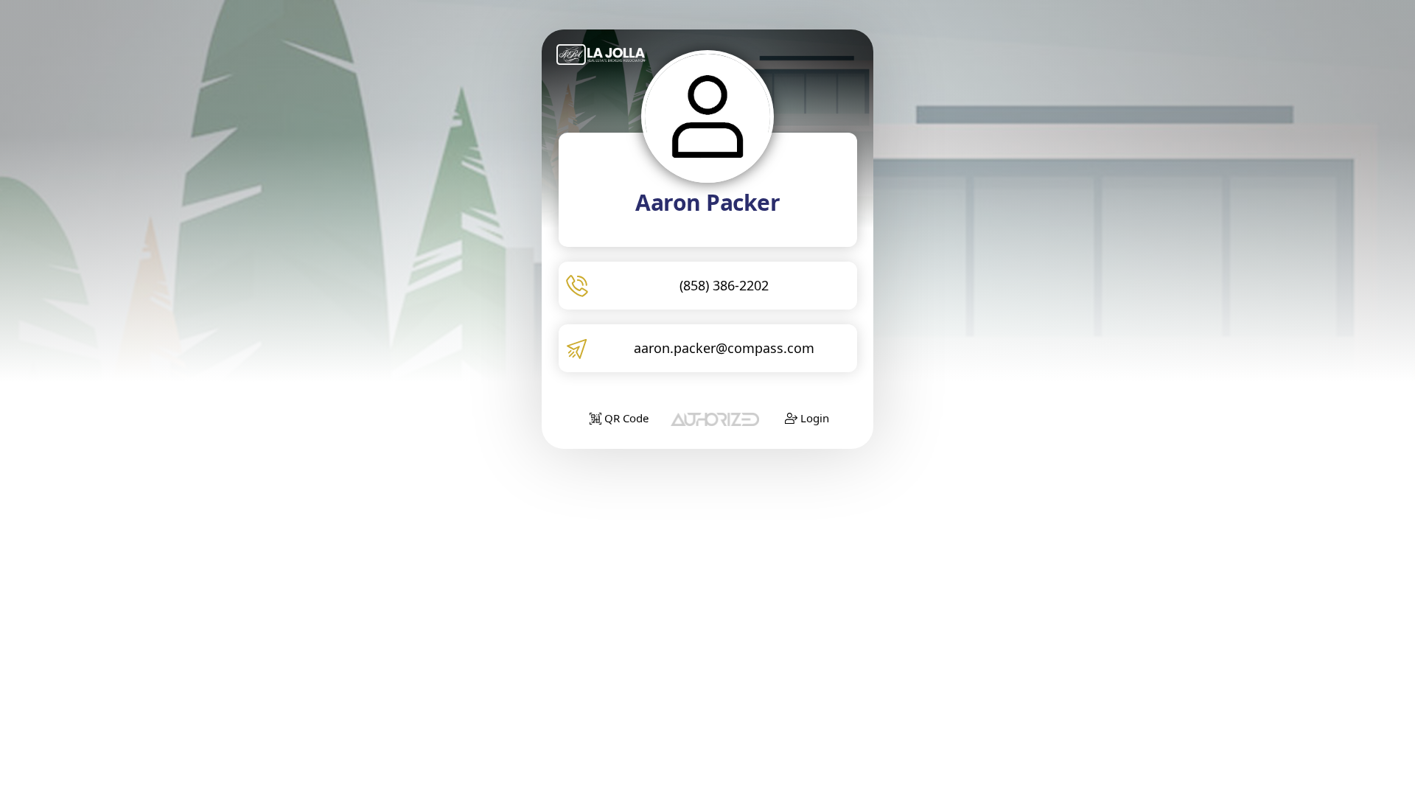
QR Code (625, 418)
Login (813, 418)
